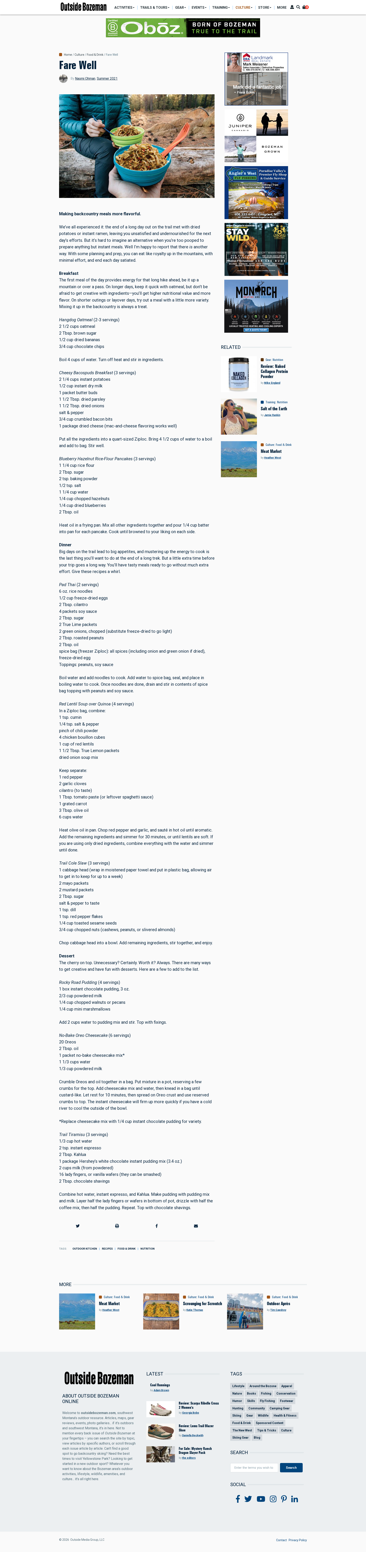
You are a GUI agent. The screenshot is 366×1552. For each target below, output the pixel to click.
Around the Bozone (263, 1386)
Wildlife (263, 1415)
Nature (237, 1393)
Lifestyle (238, 1386)
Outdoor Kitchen (84, 1248)
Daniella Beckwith (192, 1435)
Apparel (286, 1386)
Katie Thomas (194, 1310)
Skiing (236, 1415)
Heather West (272, 457)
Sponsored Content (269, 1423)
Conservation (285, 1393)
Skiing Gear (240, 1437)
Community (256, 1408)
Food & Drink (95, 54)
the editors (189, 1457)
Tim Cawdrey (278, 1310)
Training (270, 402)
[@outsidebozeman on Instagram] (273, 1499)
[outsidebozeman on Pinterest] (284, 1499)
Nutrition (147, 1248)
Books (251, 1393)
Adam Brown (161, 1390)
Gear (268, 360)
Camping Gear (280, 1408)
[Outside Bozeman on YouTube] (261, 1499)
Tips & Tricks (266, 1430)
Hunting (237, 1408)
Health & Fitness (285, 1415)
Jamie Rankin (272, 415)
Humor (237, 1401)
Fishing (266, 1393)
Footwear (286, 1401)
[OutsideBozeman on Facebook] (238, 1499)
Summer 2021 (107, 78)
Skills (251, 1401)
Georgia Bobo (190, 1412)
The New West (242, 1430)
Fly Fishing (267, 1401)
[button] (77, 1225)
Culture (79, 54)
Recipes (107, 1248)
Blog (257, 1437)
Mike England (272, 382)
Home (68, 54)
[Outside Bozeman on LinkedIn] (294, 1499)
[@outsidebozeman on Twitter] (248, 1499)
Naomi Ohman (85, 78)
